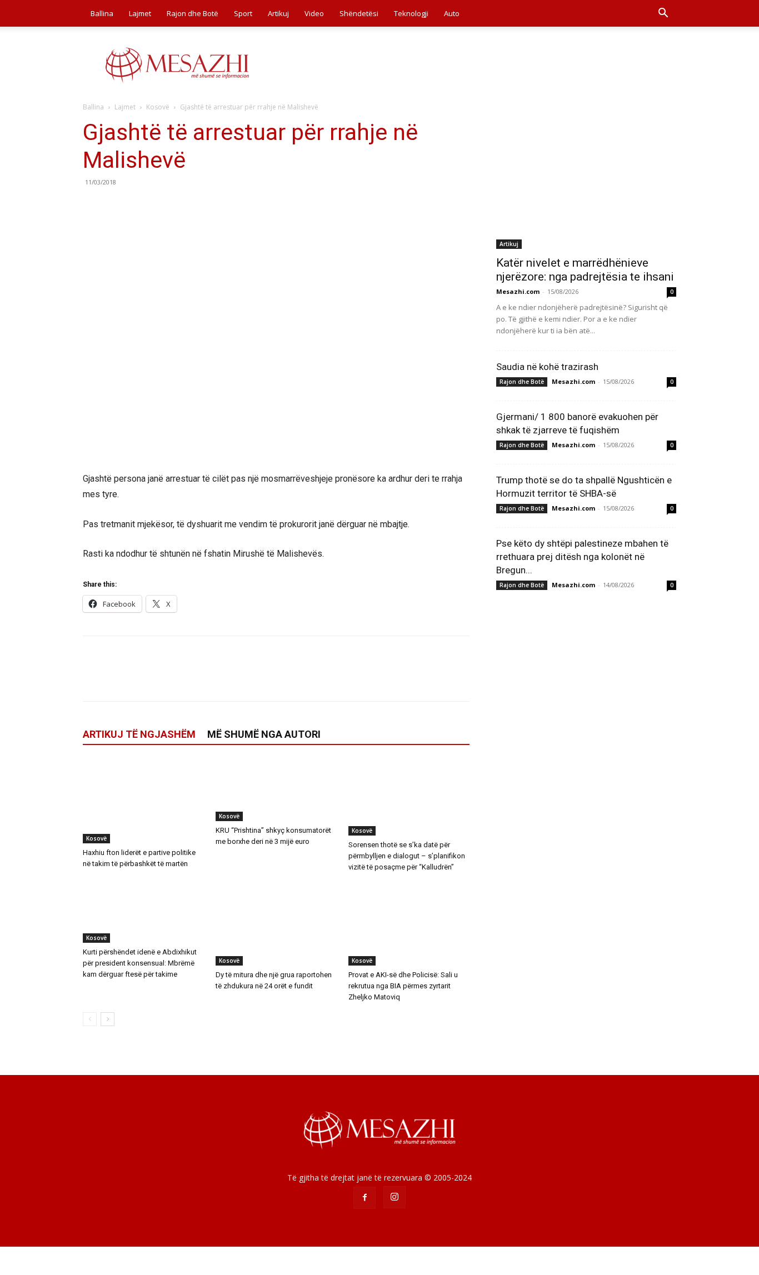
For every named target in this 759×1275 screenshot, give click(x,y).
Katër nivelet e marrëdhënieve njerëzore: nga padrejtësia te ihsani (585, 269)
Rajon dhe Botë (192, 13)
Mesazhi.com (518, 291)
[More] (196, 207)
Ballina (102, 13)
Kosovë (157, 107)
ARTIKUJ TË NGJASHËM (139, 734)
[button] (663, 14)
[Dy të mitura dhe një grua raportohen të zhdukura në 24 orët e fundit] (276, 924)
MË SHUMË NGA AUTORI (264, 734)
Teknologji (411, 13)
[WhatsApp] (170, 207)
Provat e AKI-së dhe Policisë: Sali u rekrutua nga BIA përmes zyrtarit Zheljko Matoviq (403, 986)
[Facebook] (94, 207)
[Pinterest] (145, 207)
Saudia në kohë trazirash (547, 366)
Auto (452, 13)
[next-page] (107, 1019)
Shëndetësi (358, 13)
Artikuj (278, 13)
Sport (243, 13)
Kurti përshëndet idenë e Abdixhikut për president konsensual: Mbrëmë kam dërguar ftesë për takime (140, 963)
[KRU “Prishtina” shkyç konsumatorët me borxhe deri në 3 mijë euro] (276, 790)
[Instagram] (394, 1197)
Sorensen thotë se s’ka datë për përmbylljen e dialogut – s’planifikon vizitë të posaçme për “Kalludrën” (406, 856)
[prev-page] (90, 1019)
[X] (119, 207)
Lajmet (140, 13)
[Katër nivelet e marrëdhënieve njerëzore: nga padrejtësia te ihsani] (586, 183)
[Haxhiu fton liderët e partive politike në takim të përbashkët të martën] (143, 801)
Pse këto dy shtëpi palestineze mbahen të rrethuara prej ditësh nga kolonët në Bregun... (582, 557)
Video (314, 13)
